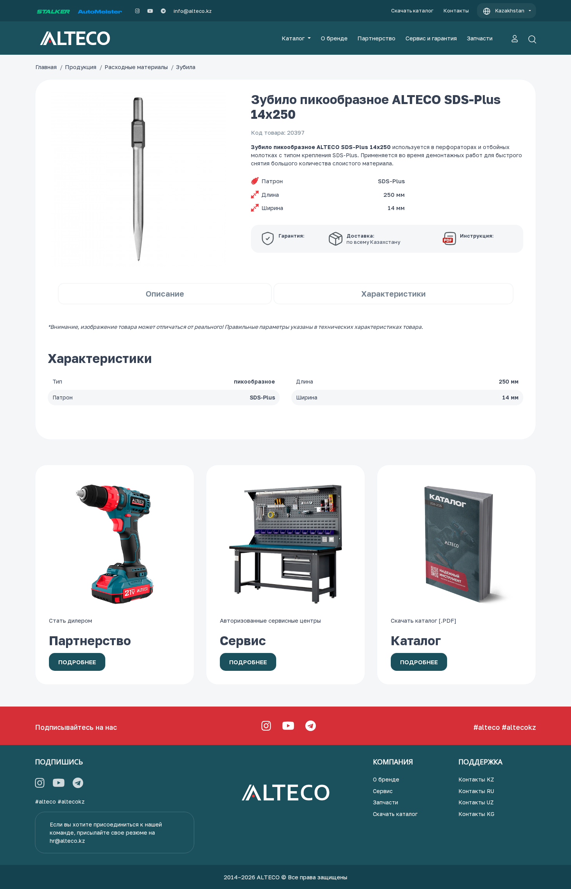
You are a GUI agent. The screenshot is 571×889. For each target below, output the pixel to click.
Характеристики (393, 293)
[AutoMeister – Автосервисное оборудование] (100, 11)
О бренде (334, 38)
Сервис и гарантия (431, 38)
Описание (165, 293)
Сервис (383, 791)
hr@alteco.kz (67, 840)
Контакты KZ (476, 779)
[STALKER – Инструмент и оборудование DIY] (53, 11)
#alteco (487, 727)
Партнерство (376, 38)
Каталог (294, 38)
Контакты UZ (476, 802)
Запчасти (480, 38)
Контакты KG (476, 814)
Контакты (456, 10)
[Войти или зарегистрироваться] (514, 38)
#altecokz (519, 727)
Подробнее (77, 661)
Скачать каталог (412, 10)
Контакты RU (476, 791)
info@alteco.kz (193, 11)
